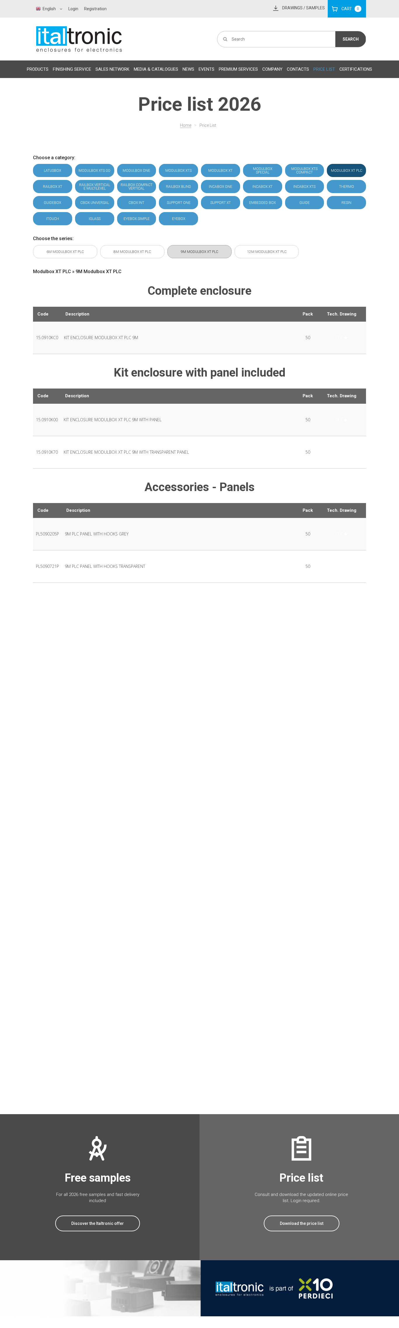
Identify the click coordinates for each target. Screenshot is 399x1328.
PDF (339, 337)
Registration (95, 8)
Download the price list (301, 1223)
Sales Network (112, 69)
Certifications (355, 69)
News (188, 69)
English (49, 8)
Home (185, 125)
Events (206, 69)
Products (37, 69)
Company (272, 69)
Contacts (298, 69)
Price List (324, 69)
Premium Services (238, 69)
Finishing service (72, 69)
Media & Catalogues (156, 69)
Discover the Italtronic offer (97, 1223)
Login (73, 8)
